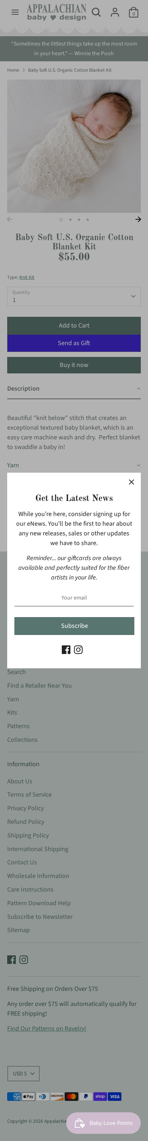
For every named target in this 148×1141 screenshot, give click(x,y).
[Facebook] (66, 649)
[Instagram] (78, 649)
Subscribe (74, 625)
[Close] (131, 482)
